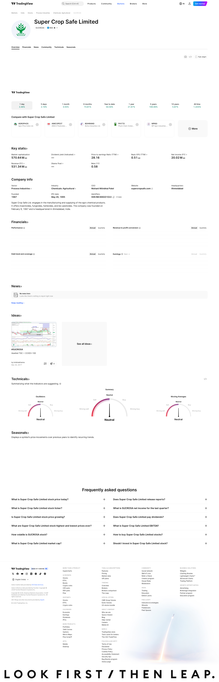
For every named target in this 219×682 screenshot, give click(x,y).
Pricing (104, 573)
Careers (105, 622)
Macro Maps (67, 634)
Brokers (133, 4)
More (144, 4)
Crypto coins (67, 585)
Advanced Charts (186, 578)
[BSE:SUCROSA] (13, 345)
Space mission (107, 615)
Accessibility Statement (110, 654)
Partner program (186, 593)
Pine (64, 593)
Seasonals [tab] (71, 47)
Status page (106, 662)
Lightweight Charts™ (187, 576)
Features (105, 571)
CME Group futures (109, 600)
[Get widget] (190, 57)
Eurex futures (107, 603)
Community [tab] (46, 47)
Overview (105, 585)
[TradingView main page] (22, 3)
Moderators (146, 583)
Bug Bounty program (109, 659)
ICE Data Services (37, 585)
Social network (147, 571)
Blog (103, 617)
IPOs (64, 620)
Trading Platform (186, 581)
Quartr (42, 600)
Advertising (184, 588)
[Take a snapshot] (186, 57)
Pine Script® (67, 637)
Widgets (183, 571)
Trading (144, 590)
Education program (187, 596)
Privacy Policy (107, 649)
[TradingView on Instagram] (26, 573)
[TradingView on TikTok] (40, 573)
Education (145, 593)
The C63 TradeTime (109, 637)
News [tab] (36, 47)
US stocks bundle (108, 605)
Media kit (105, 625)
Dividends (66, 617)
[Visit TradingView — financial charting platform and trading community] (20, 92)
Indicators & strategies (150, 603)
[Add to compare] (37, 125)
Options (66, 632)
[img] (54, 28)
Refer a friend (147, 576)
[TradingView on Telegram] (35, 573)
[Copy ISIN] (114, 197)
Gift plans (105, 578)
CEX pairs (66, 588)
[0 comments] (45, 363)
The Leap (105, 593)
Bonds (65, 583)
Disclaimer (105, 646)
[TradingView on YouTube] (22, 573)
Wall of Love (146, 573)
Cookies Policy (107, 652)
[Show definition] (31, 154)
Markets (120, 4)
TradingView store (108, 632)
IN (184, 4)
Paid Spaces (146, 610)
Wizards (145, 605)
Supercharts (67, 571)
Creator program (148, 578)
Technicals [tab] (59, 47)
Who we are (106, 612)
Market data (106, 576)
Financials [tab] (26, 47)
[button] (97, 3)
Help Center (106, 620)
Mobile (65, 644)
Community (106, 4)
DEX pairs (66, 590)
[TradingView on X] (13, 573)
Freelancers (146, 608)
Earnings (66, 615)
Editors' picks (147, 596)
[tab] (92, 227)
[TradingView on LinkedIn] (31, 573)
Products (91, 4)
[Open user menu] (189, 3)
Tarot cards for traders (110, 634)
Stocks (65, 578)
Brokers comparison (109, 590)
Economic (66, 612)
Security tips (106, 657)
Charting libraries (186, 573)
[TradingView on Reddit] (45, 573)
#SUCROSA (17, 349)
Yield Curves (67, 629)
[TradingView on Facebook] (17, 573)
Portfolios (66, 627)
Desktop (66, 646)
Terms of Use (107, 644)
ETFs (64, 580)
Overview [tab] (15, 47)
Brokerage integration (188, 590)
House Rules (146, 581)
